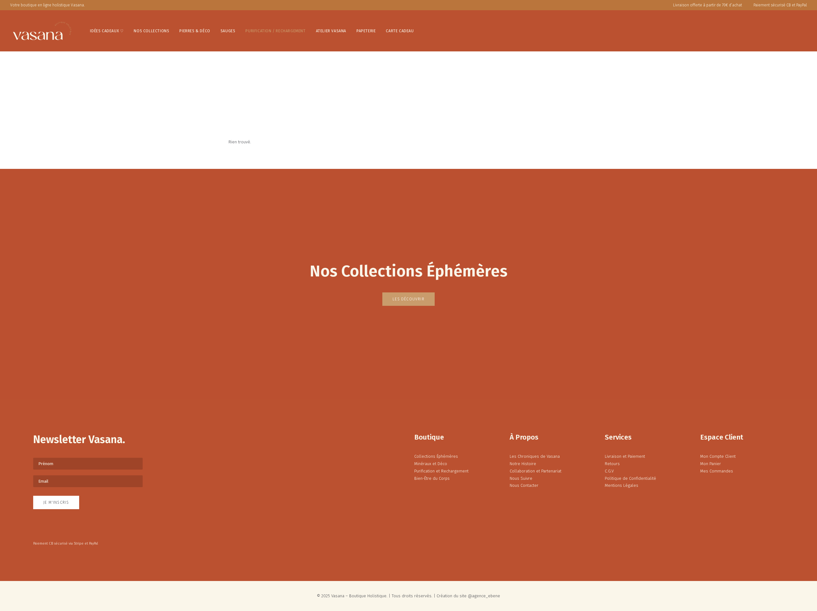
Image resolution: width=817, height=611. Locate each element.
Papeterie (366, 31)
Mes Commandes (716, 471)
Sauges (228, 31)
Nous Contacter (524, 485)
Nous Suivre (521, 478)
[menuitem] (705, 5)
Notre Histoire (523, 463)
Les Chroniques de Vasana (535, 456)
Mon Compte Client (718, 456)
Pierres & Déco (194, 31)
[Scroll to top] (805, 586)
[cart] (802, 30)
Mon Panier (710, 463)
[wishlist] (793, 30)
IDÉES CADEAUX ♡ (107, 31)
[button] (774, 30)
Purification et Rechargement (441, 471)
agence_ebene (486, 595)
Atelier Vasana (331, 31)
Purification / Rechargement (275, 31)
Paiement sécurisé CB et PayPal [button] (780, 5)
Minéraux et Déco (430, 463)
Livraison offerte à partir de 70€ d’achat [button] (707, 5)
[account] (783, 30)
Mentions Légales (621, 485)
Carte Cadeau (400, 31)
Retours (612, 463)
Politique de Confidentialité (630, 478)
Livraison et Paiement (625, 456)
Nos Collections (151, 31)
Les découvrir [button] (408, 299)
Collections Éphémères (436, 456)
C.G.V (609, 471)
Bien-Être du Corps (432, 478)
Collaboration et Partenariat (535, 471)
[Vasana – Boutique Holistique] (42, 31)
